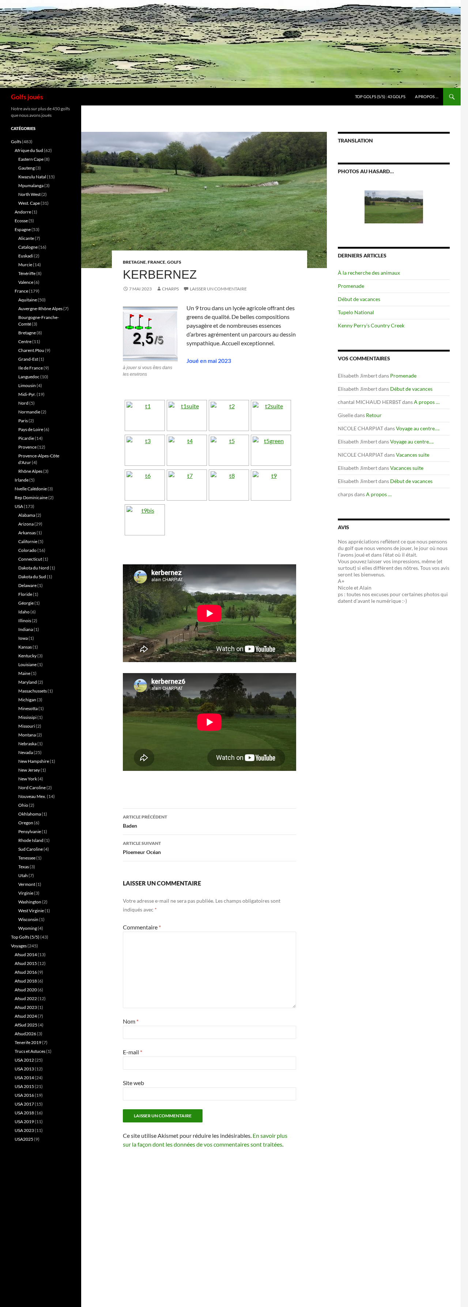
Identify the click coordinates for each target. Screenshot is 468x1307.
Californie (27, 541)
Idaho (24, 611)
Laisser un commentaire (218, 289)
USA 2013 (24, 1069)
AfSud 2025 (26, 1025)
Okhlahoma (29, 814)
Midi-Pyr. (27, 394)
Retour (374, 415)
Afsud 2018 (26, 981)
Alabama (26, 515)
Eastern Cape (31, 159)
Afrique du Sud (29, 150)
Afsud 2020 (26, 989)
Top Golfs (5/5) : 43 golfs (380, 96)
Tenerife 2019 (28, 1042)
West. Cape (29, 203)
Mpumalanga (31, 185)
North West (29, 194)
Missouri (26, 726)
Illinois (24, 620)
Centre (24, 341)
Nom (131, 1021)
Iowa (23, 638)
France (156, 262)
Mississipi (27, 717)
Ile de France (30, 368)
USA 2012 (24, 1060)
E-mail (132, 1051)
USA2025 (24, 1139)
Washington (29, 902)
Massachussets (32, 691)
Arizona (26, 524)
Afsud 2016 (26, 972)
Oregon (25, 822)
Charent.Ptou (31, 350)
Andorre (23, 212)
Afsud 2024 (26, 1016)
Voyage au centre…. (417, 428)
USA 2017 (24, 1104)
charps (170, 289)
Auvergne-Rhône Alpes (40, 308)
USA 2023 (24, 1130)
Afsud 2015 (26, 963)
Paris (23, 420)
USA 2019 (24, 1121)
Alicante (26, 238)
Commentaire (142, 927)
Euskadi (25, 256)
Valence (25, 282)
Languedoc (28, 376)
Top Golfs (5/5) (25, 937)
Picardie (26, 438)
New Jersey (29, 770)
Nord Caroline (32, 787)
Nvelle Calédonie (31, 488)
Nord (23, 403)
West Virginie (31, 910)
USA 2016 (24, 1095)
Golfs (174, 262)
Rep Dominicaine (31, 497)
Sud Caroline (30, 849)
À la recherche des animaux (369, 273)
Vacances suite (412, 455)
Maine (24, 673)
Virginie (25, 893)
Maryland (27, 682)
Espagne (23, 229)
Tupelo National (356, 312)
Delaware (27, 585)
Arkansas (27, 532)
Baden (145, 821)
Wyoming (27, 928)
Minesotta (28, 708)
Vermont (26, 884)
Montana (27, 735)
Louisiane (27, 664)
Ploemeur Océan (142, 847)
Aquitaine (27, 299)
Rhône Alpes (30, 471)
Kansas (25, 647)
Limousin (27, 385)
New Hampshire (33, 761)
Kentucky (27, 655)
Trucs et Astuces (30, 1051)
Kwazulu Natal (32, 176)
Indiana (25, 629)
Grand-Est (28, 359)
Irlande (22, 480)
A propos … (426, 96)
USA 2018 (24, 1112)
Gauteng (26, 168)
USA (19, 506)
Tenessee (26, 858)
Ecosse (21, 220)
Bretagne (134, 262)
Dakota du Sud (32, 576)
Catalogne (28, 247)
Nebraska (27, 743)
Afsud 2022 (26, 998)
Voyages (19, 945)
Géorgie (26, 603)
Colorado (27, 550)
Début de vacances (359, 299)
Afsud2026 (25, 1033)
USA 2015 (24, 1086)
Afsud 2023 (26, 1007)
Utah (23, 875)
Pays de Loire (30, 429)
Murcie (25, 264)
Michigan (27, 699)
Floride (25, 594)
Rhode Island (31, 840)
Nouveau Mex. (32, 796)
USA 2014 (24, 1077)
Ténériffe (26, 273)
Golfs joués (27, 97)
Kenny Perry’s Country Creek (371, 325)
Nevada (25, 752)
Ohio (23, 805)
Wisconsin (28, 919)
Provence (27, 447)
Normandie (29, 412)
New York (27, 778)
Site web (133, 1082)
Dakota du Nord (33, 568)
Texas (23, 866)
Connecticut (30, 559)
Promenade (351, 286)
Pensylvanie (29, 831)
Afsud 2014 (26, 954)
